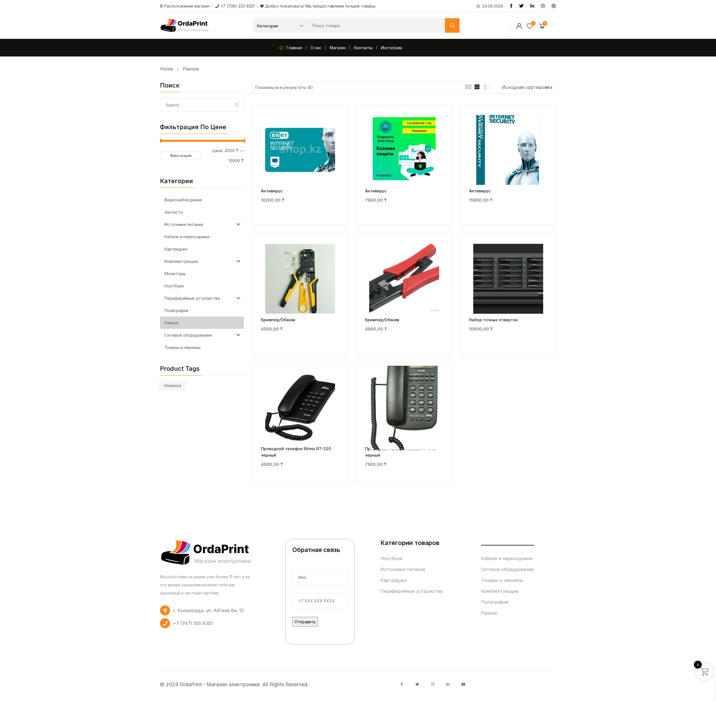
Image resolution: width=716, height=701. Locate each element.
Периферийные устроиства (411, 591)
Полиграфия (494, 602)
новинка (172, 385)
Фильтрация (180, 156)
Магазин (338, 47)
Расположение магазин (187, 6)
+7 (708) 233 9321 (237, 6)
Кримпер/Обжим (278, 319)
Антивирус (271, 190)
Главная (293, 47)
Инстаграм (391, 47)
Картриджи (393, 580)
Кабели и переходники (507, 558)
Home (168, 69)
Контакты (363, 47)
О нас (315, 47)
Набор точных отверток (493, 319)
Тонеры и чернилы (502, 580)
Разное (191, 69)
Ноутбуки (391, 558)
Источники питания (402, 569)
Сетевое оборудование (507, 569)
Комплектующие (500, 591)
